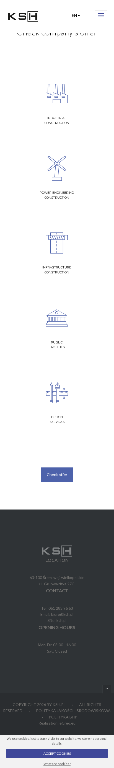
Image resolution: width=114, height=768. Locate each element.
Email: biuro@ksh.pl (56, 614)
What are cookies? (57, 764)
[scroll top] (106, 689)
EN (75, 15)
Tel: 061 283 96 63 (57, 608)
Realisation (48, 723)
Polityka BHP (63, 717)
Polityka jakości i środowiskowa (73, 710)
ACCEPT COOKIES (57, 753)
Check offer (57, 474)
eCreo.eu (67, 723)
